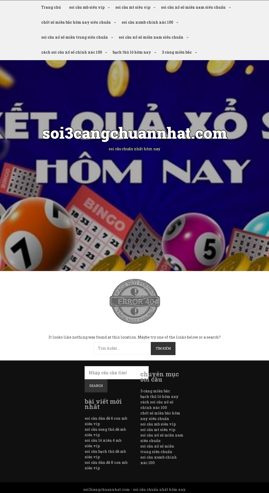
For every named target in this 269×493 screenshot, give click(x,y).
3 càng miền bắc (177, 52)
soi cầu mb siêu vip (87, 7)
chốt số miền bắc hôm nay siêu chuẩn (76, 22)
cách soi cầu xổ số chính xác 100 (71, 52)
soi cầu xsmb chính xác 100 (147, 22)
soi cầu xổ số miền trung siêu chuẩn (74, 37)
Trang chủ (51, 7)
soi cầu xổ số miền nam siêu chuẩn (193, 7)
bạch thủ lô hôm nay (132, 52)
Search (96, 385)
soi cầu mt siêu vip (132, 7)
